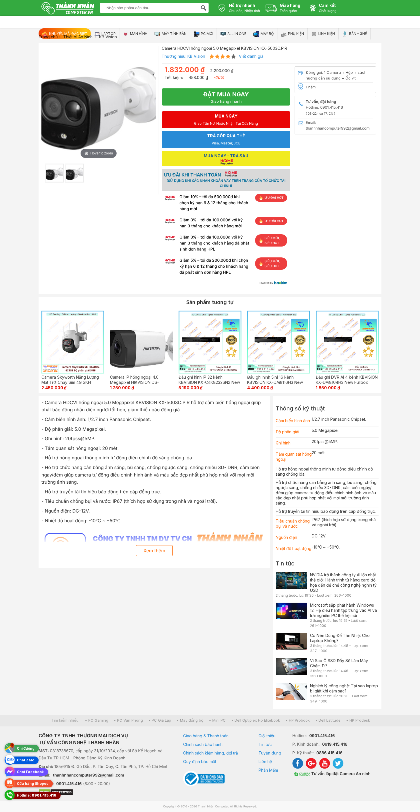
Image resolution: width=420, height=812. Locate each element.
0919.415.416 (334, 744)
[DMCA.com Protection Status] (104, 793)
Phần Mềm (268, 770)
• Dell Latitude (328, 720)
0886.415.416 (329, 753)
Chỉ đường (26, 748)
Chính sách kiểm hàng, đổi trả (210, 753)
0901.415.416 (69, 783)
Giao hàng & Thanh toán (206, 735)
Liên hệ (265, 761)
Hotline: (36, 795)
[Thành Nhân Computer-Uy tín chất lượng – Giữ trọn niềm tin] (68, 8)
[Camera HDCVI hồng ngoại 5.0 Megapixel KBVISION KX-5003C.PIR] (54, 173)
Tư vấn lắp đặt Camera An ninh (340, 773)
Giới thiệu (267, 735)
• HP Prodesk (358, 720)
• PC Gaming (96, 720)
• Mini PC (217, 720)
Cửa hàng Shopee (33, 783)
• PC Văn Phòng (128, 720)
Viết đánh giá (251, 56)
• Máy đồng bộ (190, 720)
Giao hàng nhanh (226, 97)
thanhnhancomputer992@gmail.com (88, 775)
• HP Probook (297, 720)
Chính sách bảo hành (203, 744)
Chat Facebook (30, 772)
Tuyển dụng (270, 753)
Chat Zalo (25, 760)
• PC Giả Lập (159, 720)
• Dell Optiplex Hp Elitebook (255, 720)
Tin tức (285, 563)
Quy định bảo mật (199, 761)
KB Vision (196, 56)
